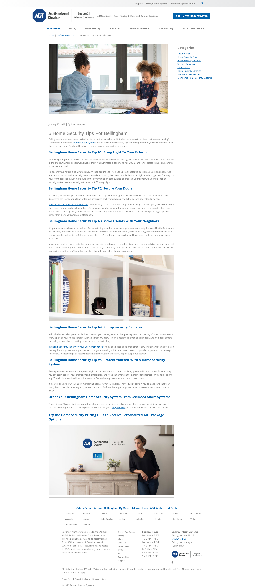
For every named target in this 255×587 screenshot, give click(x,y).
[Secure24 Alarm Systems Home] (63, 15)
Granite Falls (195, 513)
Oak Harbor (177, 519)
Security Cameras (186, 64)
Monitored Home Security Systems (194, 77)
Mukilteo (104, 513)
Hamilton (86, 513)
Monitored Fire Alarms (188, 74)
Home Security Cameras (189, 70)
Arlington (140, 519)
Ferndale (86, 524)
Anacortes (122, 513)
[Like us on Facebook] (172, 563)
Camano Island (71, 524)
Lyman (139, 513)
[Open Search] (202, 3)
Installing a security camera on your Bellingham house (76, 346)
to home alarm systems (84, 142)
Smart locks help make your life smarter (68, 204)
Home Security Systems (189, 60)
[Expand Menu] (101, 28)
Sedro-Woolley (107, 519)
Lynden (121, 519)
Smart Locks (183, 67)
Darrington (69, 513)
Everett (157, 519)
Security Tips (183, 53)
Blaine (175, 513)
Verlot (193, 519)
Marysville (69, 519)
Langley (85, 519)
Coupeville (158, 513)
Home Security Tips (187, 57)
